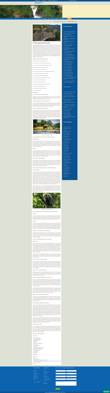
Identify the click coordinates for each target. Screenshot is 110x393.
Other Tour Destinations (72, 0)
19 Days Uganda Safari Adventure (68, 75)
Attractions (35, 370)
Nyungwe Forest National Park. (51, 297)
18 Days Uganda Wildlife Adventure (68, 73)
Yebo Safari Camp (66, 174)
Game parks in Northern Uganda (68, 93)
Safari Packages (36, 373)
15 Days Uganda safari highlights (68, 70)
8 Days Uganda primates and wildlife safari (69, 31)
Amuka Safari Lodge (66, 150)
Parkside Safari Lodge (66, 168)
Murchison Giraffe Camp (67, 133)
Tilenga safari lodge (66, 136)
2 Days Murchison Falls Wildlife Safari (68, 82)
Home (35, 18)
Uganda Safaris (39, 18)
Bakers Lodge (65, 151)
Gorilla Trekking (44, 18)
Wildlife (45, 370)
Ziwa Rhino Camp (66, 176)
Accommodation (62, 18)
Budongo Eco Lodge (66, 154)
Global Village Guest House (67, 159)
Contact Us (69, 18)
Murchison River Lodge (67, 142)
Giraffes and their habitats (67, 113)
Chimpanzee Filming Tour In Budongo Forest (69, 104)
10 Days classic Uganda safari (67, 34)
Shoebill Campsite (66, 171)
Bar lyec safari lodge (66, 137)
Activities (52, 18)
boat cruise (53, 151)
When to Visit (46, 376)
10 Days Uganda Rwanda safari (68, 45)
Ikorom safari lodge (66, 134)
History (34, 379)
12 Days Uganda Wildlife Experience (68, 61)
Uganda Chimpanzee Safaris (67, 100)
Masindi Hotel (65, 165)
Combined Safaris (63, 21)
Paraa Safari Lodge (66, 145)
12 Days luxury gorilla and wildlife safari (69, 55)
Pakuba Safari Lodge (66, 148)
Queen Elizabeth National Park (37, 186)
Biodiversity (45, 373)
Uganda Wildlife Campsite (67, 173)
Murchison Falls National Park (48, 114)
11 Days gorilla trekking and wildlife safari (69, 51)
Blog (66, 18)
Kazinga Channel (52, 223)
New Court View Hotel (67, 167)
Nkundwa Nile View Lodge (67, 128)
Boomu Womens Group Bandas (68, 153)
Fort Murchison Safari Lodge (67, 139)
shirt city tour (38, 328)
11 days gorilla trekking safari (67, 52)
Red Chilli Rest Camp (66, 170)
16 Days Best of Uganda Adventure (68, 72)
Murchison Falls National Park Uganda (55, 392)
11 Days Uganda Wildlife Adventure (68, 54)
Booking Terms (36, 376)
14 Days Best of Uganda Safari (68, 64)
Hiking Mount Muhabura (67, 110)
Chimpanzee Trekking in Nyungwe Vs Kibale (69, 91)
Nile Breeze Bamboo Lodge (67, 131)
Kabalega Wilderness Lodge (67, 162)
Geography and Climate (47, 379)
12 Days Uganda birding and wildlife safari (69, 57)
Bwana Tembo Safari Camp (67, 156)
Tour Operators (57, 18)
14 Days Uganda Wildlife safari (68, 69)
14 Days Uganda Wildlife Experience (68, 67)
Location (49, 18)
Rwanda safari (40, 51)
